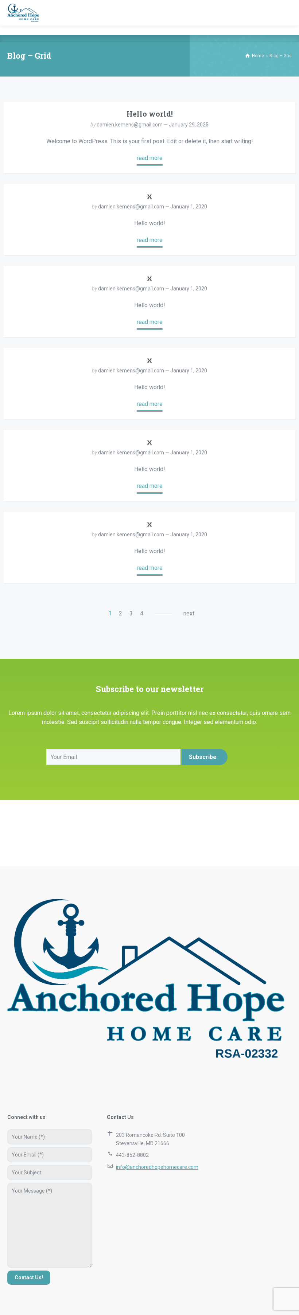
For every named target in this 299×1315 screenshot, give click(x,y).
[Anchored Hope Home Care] (23, 13)
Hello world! (150, 113)
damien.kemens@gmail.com (130, 125)
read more (150, 157)
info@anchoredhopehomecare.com (157, 1167)
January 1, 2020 (188, 207)
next (188, 613)
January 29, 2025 (189, 125)
